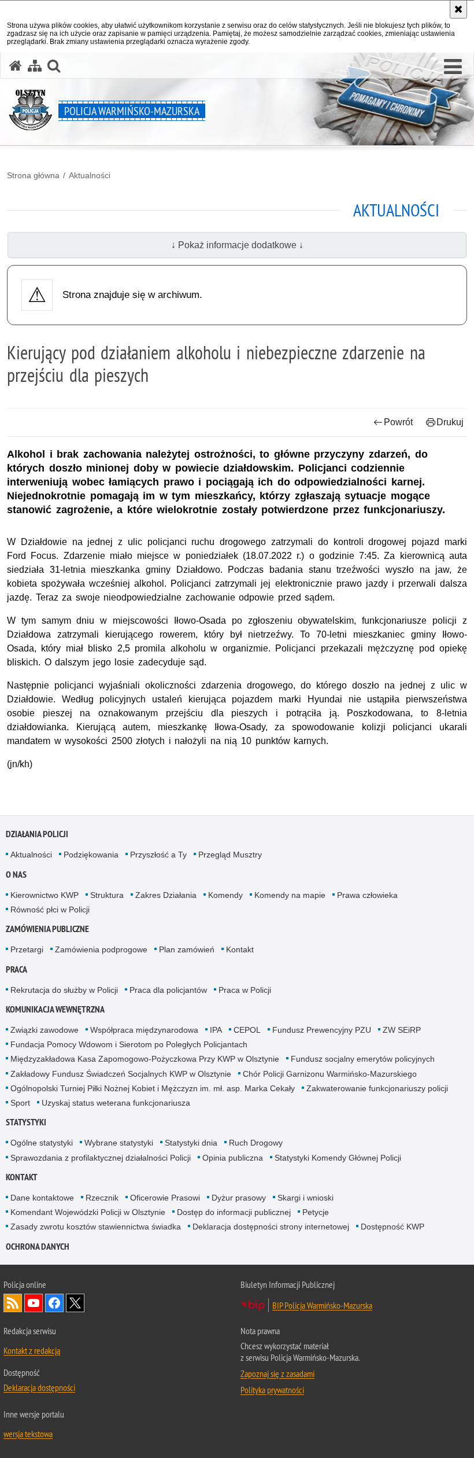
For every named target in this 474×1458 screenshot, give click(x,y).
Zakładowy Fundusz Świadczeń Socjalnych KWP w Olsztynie (120, 1073)
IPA (216, 1029)
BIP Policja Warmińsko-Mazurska (322, 1305)
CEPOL (247, 1029)
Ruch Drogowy (256, 1142)
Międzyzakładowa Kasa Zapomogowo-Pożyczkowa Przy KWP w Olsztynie (144, 1058)
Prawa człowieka (367, 895)
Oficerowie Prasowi (165, 1197)
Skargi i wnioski (305, 1197)
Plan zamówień (186, 949)
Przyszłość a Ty (158, 854)
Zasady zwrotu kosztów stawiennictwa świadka (95, 1226)
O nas (16, 874)
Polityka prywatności (272, 1390)
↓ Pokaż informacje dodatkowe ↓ (237, 245)
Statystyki (26, 1122)
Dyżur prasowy (239, 1197)
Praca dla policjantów (168, 990)
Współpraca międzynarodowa (144, 1029)
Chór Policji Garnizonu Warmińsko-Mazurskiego (330, 1073)
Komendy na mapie (289, 895)
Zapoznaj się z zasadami (277, 1373)
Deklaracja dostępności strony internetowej (270, 1226)
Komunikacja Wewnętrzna (55, 1009)
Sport (20, 1102)
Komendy (225, 895)
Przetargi (26, 949)
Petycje (315, 1212)
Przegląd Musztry (230, 854)
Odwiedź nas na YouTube (33, 1303)
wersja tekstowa (28, 1433)
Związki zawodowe (44, 1029)
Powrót (398, 422)
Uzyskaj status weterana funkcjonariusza (116, 1102)
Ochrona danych (37, 1246)
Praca (16, 969)
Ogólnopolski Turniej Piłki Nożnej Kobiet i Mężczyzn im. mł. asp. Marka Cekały (152, 1088)
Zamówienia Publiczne (47, 929)
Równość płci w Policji (50, 909)
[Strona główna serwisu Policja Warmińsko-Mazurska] (15, 65)
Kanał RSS (12, 1303)
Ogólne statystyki (41, 1142)
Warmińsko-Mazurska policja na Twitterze (75, 1303)
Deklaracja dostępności (39, 1387)
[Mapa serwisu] (35, 65)
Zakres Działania (166, 895)
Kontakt (240, 949)
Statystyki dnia (191, 1142)
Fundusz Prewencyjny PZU (321, 1029)
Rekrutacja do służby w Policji (64, 990)
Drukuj (450, 422)
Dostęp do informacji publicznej (234, 1212)
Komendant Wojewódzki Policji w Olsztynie (87, 1212)
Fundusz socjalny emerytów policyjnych (363, 1058)
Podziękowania (91, 854)
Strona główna (33, 175)
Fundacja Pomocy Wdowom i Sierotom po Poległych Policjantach (128, 1044)
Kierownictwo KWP (44, 895)
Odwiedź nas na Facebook (54, 1303)
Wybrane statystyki (118, 1142)
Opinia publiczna (232, 1157)
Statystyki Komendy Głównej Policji (338, 1157)
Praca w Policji (245, 990)
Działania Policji (37, 834)
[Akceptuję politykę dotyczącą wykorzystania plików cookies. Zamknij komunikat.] (458, 9)
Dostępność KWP (392, 1226)
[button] (453, 67)
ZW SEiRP (402, 1029)
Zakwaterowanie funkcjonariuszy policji (377, 1088)
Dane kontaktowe (42, 1197)
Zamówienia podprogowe (101, 949)
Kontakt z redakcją (31, 1350)
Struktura (107, 895)
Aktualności (89, 175)
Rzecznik (102, 1197)
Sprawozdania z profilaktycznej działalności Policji (100, 1157)
